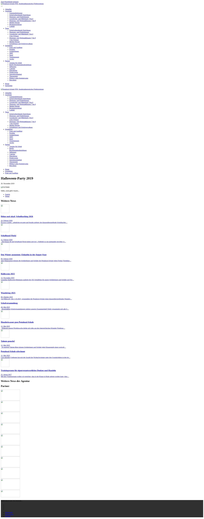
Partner (7, 61)
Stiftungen (12, 67)
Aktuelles (8, 9)
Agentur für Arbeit (15, 63)
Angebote (8, 11)
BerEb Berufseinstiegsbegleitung (20, 65)
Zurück (7, 194)
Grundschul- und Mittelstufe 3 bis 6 (21, 19)
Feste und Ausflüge (15, 47)
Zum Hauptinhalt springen (9, 2)
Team (7, 28)
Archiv (11, 59)
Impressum (8, 512)
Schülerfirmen (14, 51)
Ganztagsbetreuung (15, 13)
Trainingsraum (14, 57)
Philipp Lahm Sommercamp (18, 78)
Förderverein (13, 72)
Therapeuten (13, 76)
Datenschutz (9, 514)
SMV (11, 53)
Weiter (7, 196)
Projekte (12, 49)
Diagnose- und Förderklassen (19, 17)
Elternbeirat (13, 70)
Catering (12, 69)
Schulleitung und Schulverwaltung (21, 44)
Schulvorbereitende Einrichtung (20, 15)
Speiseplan (8, 86)
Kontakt (8, 516)
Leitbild (12, 26)
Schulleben (9, 46)
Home (7, 84)
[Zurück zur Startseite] (22, 4)
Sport (11, 55)
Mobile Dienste (14, 23)
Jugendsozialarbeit (15, 74)
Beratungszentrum (15, 24)
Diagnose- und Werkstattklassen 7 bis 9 (22, 21)
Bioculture (12, 80)
